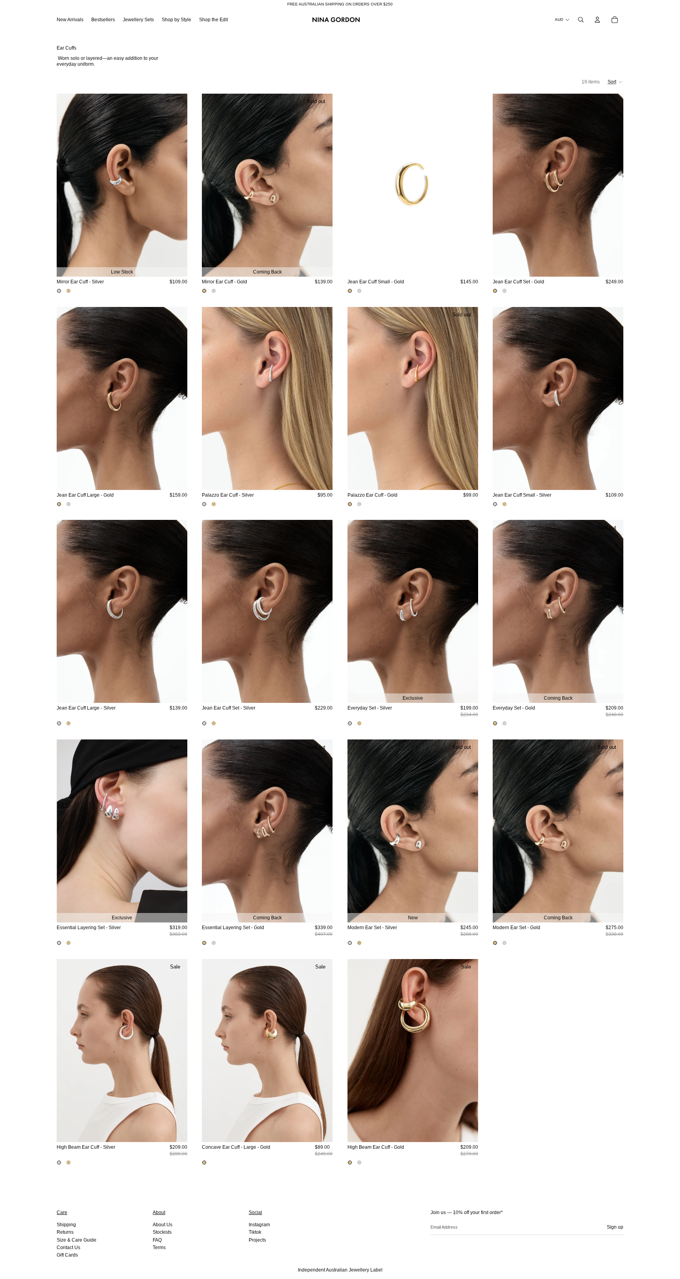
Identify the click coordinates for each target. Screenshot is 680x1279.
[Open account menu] (597, 19)
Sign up (615, 1227)
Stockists (162, 1232)
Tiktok (255, 1232)
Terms (159, 1247)
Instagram (259, 1224)
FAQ (157, 1240)
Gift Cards (67, 1255)
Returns (65, 1232)
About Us (162, 1224)
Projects (257, 1240)
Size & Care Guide (76, 1240)
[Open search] (580, 19)
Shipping (66, 1224)
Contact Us (68, 1247)
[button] (615, 82)
